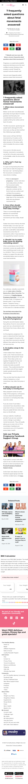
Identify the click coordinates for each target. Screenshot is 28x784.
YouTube (6, 687)
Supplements (7, 700)
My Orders (6, 716)
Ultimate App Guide (9, 671)
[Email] (18, 48)
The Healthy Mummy (8, 642)
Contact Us (7, 659)
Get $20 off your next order (11, 722)
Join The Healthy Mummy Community (14, 675)
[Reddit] (5, 48)
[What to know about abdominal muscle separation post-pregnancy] (20, 506)
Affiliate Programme (9, 648)
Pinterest (6, 685)
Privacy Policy (8, 661)
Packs (5, 704)
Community (5, 673)
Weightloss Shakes (9, 698)
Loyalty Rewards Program (11, 653)
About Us (6, 644)
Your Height (7, 585)
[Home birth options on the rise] (7, 531)
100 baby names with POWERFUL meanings (7, 513)
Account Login (8, 712)
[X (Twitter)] (12, 45)
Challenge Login (8, 714)
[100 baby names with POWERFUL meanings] (7, 506)
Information (5, 655)
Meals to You (7, 708)
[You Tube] (22, 617)
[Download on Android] (19, 773)
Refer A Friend (8, 650)
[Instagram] (11, 617)
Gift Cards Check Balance (11, 724)
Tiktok (5, 689)
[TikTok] (14, 623)
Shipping (6, 667)
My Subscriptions (9, 718)
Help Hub (6, 669)
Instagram (6, 683)
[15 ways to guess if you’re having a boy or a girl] (20, 531)
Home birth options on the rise (7, 538)
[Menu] (2, 5)
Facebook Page (8, 677)
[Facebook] (5, 45)
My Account (5, 710)
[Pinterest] (18, 45)
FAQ (5, 657)
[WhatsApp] (12, 48)
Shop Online (5, 692)
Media (5, 646)
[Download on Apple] (9, 773)
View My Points (8, 720)
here (21, 476)
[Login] (23, 5)
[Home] (6, 32)
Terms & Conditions (9, 663)
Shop (5, 694)
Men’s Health (7, 706)
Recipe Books (8, 702)
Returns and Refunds (10, 665)
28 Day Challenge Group (11, 679)
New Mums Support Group (11, 681)
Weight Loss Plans (9, 696)
